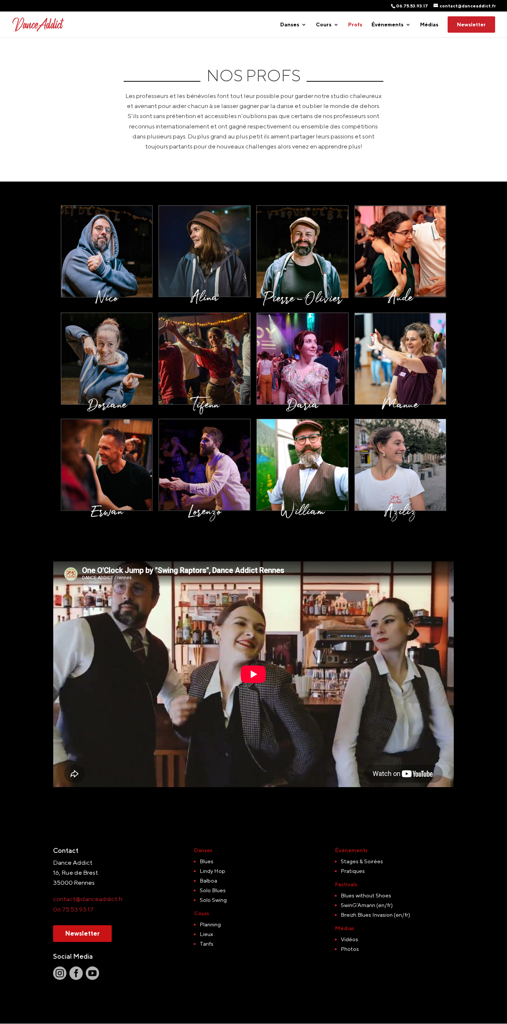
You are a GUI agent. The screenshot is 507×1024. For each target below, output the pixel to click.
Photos (350, 949)
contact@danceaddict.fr (87, 899)
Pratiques (353, 871)
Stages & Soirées (362, 861)
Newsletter (471, 24)
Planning (210, 924)
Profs (355, 24)
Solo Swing (213, 900)
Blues (206, 861)
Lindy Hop (212, 871)
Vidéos (349, 939)
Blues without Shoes (366, 895)
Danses (289, 24)
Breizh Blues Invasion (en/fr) (375, 915)
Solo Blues (213, 890)
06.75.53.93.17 (73, 909)
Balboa (208, 880)
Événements (387, 24)
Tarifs (206, 943)
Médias (429, 24)
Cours (323, 24)
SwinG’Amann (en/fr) (367, 905)
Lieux (206, 934)
